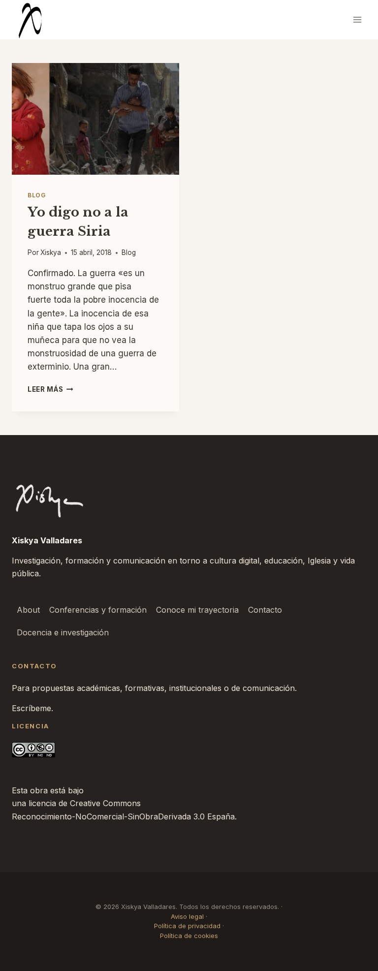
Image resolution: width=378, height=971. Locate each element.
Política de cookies (189, 936)
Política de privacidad (187, 926)
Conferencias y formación (98, 610)
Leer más (50, 389)
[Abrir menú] (357, 19)
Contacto (265, 610)
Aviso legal (187, 916)
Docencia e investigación (63, 632)
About (28, 610)
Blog (36, 195)
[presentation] (95, 119)
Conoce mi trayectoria (197, 610)
